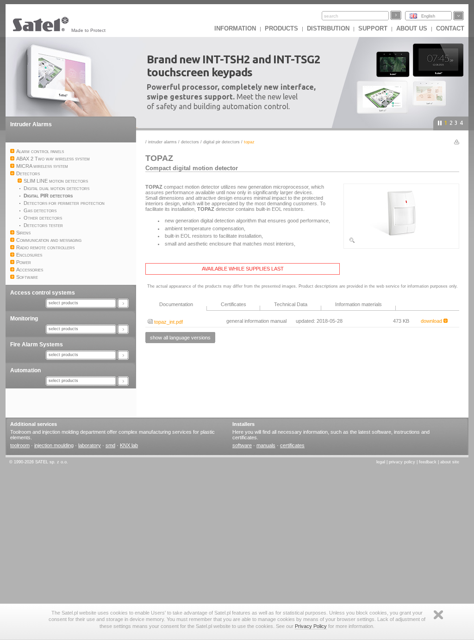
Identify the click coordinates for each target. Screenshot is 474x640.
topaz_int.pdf (168, 322)
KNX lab (129, 445)
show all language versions (180, 337)
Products (281, 28)
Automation (25, 370)
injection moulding (54, 445)
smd (110, 445)
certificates (292, 445)
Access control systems (42, 292)
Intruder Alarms (31, 124)
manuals (265, 445)
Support (372, 28)
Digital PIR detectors (221, 142)
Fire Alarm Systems (36, 344)
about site (449, 462)
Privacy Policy (311, 626)
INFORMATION (235, 28)
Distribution (328, 28)
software (242, 445)
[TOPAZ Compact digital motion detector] (401, 242)
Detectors (190, 142)
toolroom (20, 445)
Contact (450, 28)
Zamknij (438, 614)
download (432, 321)
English (428, 16)
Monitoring (24, 318)
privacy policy (402, 462)
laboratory (89, 445)
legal (380, 462)
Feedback (428, 462)
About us (411, 28)
